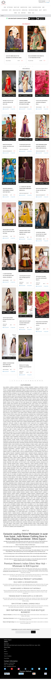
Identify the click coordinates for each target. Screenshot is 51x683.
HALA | (24, 420)
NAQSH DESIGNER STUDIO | (13, 468)
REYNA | (36, 484)
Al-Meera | (19, 394)
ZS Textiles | (6, 526)
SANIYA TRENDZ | (16, 493)
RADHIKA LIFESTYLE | (38, 478)
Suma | (38, 505)
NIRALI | (23, 469)
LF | (37, 448)
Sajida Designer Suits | (35, 490)
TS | (17, 511)
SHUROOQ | (11, 502)
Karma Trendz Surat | (31, 433)
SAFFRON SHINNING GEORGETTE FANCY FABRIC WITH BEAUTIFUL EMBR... (24, 102)
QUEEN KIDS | (41, 477)
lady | (10, 445)
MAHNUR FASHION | (33, 453)
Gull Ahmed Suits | (41, 418)
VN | (44, 519)
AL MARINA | (44, 393)
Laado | (36, 444)
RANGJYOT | (45, 481)
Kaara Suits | (20, 429)
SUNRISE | (42, 505)
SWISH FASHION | (44, 507)
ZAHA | (22, 523)
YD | (5, 523)
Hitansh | (45, 421)
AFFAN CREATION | (8, 393)
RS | (11, 487)
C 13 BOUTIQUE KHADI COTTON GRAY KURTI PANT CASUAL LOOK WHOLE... (8, 275)
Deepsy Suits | (25, 409)
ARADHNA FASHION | (8, 399)
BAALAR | (46, 400)
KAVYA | (40, 435)
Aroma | (35, 399)
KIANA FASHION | (44, 438)
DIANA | (24, 411)
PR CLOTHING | (30, 475)
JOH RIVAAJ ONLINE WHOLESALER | (24, 427)
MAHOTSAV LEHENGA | (24, 454)
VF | (31, 516)
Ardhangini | (16, 399)
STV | (11, 505)
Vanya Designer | (27, 514)
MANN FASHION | (44, 456)
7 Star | (46, 388)
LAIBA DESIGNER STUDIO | (29, 445)
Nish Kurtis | (40, 469)
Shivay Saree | (44, 498)
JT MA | (44, 427)
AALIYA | (28, 390)
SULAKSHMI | (31, 505)
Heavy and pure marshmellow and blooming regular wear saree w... (42, 323)
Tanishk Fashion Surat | (41, 508)
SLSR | (9, 504)
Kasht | (14, 435)
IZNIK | (31, 424)
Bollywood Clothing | (23, 406)
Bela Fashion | (15, 403)
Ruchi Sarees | (30, 487)
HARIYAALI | (43, 420)
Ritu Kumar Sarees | (21, 486)
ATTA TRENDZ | (16, 400)
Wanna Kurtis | (7, 522)
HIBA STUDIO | (20, 421)
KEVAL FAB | (17, 438)
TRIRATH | (11, 388)
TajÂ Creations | (25, 508)
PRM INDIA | (19, 477)
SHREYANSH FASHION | (22, 501)
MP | (9, 465)
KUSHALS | (28, 444)
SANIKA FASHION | (7, 493)
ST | (34, 504)
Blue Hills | (45, 405)
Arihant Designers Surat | (26, 399)
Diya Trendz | (33, 411)
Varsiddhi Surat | (12, 516)
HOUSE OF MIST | (27, 423)
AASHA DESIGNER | (20, 391)
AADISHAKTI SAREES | (21, 390)
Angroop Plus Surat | (36, 396)
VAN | (35, 513)
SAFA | (9, 490)
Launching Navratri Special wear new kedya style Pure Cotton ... (24, 277)
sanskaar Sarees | (41, 493)
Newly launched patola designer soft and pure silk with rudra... (8, 146)
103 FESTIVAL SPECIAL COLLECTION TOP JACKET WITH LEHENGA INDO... (41, 234)
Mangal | (22, 456)
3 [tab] (23, 66)
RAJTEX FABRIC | (36, 480)
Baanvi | (5, 402)
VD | (29, 516)
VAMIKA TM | (31, 513)
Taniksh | (32, 508)
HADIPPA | (20, 420)
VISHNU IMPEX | (6, 519)
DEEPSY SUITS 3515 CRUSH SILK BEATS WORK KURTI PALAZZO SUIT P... (24, 323)
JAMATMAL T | (42, 424)
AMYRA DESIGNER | (22, 396)
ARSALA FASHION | (41, 399)
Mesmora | (45, 460)
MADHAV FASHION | (10, 453)
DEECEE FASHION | (17, 409)
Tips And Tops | (33, 510)
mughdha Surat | (32, 465)
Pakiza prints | (25, 472)
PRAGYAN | (36, 475)
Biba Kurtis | (45, 403)
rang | (17, 481)
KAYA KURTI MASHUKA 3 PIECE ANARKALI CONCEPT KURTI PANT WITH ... (8, 190)
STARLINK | (41, 504)
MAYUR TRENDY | (21, 459)
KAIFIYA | (46, 429)
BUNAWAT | (31, 387)
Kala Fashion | (30, 430)
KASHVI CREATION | (20, 435)
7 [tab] (30, 66)
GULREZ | (12, 420)
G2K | (38, 415)
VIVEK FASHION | (30, 519)
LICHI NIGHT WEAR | (43, 448)
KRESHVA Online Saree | (14, 442)
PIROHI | (43, 474)
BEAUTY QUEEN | (7, 403)
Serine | (46, 495)
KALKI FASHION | (33, 432)
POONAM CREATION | (12, 475)
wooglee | (30, 522)
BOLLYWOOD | (13, 406)
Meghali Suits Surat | (13, 460)
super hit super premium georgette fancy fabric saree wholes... (8, 319)
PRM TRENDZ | (25, 477)
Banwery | (45, 402)
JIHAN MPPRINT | (24, 426)
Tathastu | (6, 510)
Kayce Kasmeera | (14, 436)
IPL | (10, 424)
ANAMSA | (28, 396)
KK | (20, 441)
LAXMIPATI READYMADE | (9, 448)
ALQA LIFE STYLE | (44, 394)
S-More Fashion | (21, 489)
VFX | (33, 516)
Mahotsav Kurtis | (14, 454)
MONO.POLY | (28, 463)
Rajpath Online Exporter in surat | (23, 480)
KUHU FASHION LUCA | (17, 444)
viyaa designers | (38, 519)
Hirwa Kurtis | (39, 421)
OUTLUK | (9, 472)
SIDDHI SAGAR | (20, 502)
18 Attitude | (41, 388)
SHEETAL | (23, 498)
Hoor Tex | (6, 423)
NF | (17, 469)
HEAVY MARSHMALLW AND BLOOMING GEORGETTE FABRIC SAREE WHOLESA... (41, 146)
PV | (37, 477)
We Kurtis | (13, 522)
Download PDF (6, 152)
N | (12, 466)
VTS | (44, 520)
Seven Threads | (7, 496)
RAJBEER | (5, 480)
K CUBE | (10, 429)
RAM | (4, 481)
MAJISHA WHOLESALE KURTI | (41, 454)
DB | (12, 409)
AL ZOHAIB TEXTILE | (11, 394)
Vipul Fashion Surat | (22, 517)
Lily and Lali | (17, 450)
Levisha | (33, 448)
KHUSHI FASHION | (36, 438)
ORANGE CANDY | (41, 471)
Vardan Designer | (35, 514)
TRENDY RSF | (40, 510)
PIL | (33, 474)
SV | (22, 507)
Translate (47, 2)
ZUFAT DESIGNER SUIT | (19, 526)
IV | (29, 424)
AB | (36, 391)
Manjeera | (27, 456)
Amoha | (12, 387)
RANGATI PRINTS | (31, 481)
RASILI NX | (42, 483)
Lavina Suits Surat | (12, 447)
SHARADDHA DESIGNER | (15, 498)
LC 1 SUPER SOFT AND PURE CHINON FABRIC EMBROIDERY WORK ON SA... (25, 188)
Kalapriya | (6, 432)
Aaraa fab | (6, 391)
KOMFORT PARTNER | (29, 441)
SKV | (6, 504)
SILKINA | (33, 502)
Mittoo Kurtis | (23, 462)
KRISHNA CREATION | (29, 442)
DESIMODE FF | (37, 409)
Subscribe (33, 632)
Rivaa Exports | (29, 486)
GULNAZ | (7, 420)
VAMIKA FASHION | (17, 513)
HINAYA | (25, 421)
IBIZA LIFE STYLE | (35, 423)
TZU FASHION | (32, 511)
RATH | (46, 483)
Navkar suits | (26, 468)
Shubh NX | (38, 501)
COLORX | (34, 408)
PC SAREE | (14, 474)
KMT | (22, 441)
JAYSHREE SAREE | (17, 426)
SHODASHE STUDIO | (8, 499)
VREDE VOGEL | (31, 520)
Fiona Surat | (12, 415)
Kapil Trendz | (7, 433)
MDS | (43, 459)
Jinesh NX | (42, 426)
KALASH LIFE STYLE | (13, 432)
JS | (38, 427)
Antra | (34, 397)
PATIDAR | (5, 474)
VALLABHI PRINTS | (8, 513)
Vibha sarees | (41, 516)
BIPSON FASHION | (35, 405)
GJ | (39, 417)
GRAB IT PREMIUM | (19, 418)
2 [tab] (21, 66)
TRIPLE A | (45, 510)
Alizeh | (24, 394)
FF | (8, 415)
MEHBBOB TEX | (23, 460)
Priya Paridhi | (12, 477)
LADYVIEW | (20, 445)
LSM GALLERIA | (43, 450)
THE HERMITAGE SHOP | (20, 510)
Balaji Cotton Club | (20, 402)
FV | (36, 415)
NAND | (43, 466)
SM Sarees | (14, 504)
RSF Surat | (15, 487)
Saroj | (17, 495)
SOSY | (26, 504)
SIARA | (15, 502)
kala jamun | (38, 430)
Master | (38, 457)
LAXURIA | (28, 448)
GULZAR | (16, 420)
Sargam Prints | (11, 495)
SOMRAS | (18, 504)
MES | (41, 460)
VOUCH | (22, 520)
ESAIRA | (34, 412)
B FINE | (42, 400)
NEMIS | (43, 468)
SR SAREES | (30, 504)
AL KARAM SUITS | (37, 393)
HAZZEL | (9, 421)
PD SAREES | (20, 474)
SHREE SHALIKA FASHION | (9, 501)
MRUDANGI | (23, 465)
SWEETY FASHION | (35, 507)
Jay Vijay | (10, 426)
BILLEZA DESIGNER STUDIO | (9, 405)
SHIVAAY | (38, 498)
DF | (9, 411)
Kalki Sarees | (40, 432)
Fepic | (5, 415)
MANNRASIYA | (6, 457)
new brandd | (12, 469)
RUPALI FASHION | (12, 489)
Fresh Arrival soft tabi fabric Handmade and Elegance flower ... (41, 102)
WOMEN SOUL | (19, 522)
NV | (29, 471)
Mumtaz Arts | (40, 465)
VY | (47, 520)
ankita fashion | (19, 397)
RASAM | (38, 483)
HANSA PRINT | (36, 420)
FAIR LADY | (20, 414)
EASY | (46, 411)
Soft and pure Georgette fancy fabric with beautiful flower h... (41, 278)
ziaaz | (21, 525)
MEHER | (29, 460)
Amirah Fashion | (7, 396)
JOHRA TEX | (35, 427)
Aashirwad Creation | (29, 391)
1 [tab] (19, 66)
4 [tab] (25, 66)
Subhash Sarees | (16, 505)
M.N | (44, 451)
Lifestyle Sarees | (8, 450)
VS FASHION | (38, 520)
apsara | (46, 397)
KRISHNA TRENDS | (38, 442)
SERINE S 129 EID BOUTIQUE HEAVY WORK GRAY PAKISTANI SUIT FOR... (8, 365)
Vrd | (25, 520)
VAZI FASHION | (24, 516)
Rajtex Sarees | (44, 480)
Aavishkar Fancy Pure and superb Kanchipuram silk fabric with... (8, 102)
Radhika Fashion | (28, 478)
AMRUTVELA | (15, 396)
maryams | (24, 457)
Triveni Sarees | (12, 511)
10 (30, 380)
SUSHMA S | (18, 507)
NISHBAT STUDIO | (12, 471)
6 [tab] (29, 66)
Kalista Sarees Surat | (23, 432)
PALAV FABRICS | (33, 472)
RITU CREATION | (12, 486)
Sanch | (32, 492)
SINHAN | (38, 502)
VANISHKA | (20, 514)
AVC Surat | (22, 400)
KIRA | (18, 441)
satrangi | (28, 495)
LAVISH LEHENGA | (21, 447)
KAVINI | (36, 435)
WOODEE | (25, 522)
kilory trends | (16, 439)
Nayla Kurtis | (37, 468)
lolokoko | (36, 450)
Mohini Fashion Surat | (14, 463)
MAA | (4, 453)
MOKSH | (22, 463)
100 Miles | (22, 388)
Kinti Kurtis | (13, 441)
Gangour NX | (23, 417)
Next (49, 45)
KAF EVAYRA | (40, 429)
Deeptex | (31, 409)
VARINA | (42, 514)
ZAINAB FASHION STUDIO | (30, 523)
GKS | (43, 417)
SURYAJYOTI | (12, 507)
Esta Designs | (40, 412)
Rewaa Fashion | (30, 484)
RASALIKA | (33, 483)
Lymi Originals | (38, 451)
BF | (40, 403)
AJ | (17, 393)
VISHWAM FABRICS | (14, 519)
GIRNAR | (36, 417)
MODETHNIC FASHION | (35, 462)
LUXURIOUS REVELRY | (29, 451)
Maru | (11, 457)
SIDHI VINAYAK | (27, 502)
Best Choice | (35, 403)
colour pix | (40, 408)
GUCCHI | (28, 418)
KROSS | (10, 444)
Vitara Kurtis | (23, 519)
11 (32, 380)
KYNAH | (33, 444)
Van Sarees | (40, 513)
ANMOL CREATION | (27, 397)
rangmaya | (6, 483)
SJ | (4, 504)
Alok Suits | (36, 394)
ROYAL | (45, 486)
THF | (27, 510)
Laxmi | (35, 447)
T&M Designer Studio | (14, 508)
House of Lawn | (18, 423)
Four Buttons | (25, 415)
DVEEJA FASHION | (41, 411)
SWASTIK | (28, 507)
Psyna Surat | (32, 477)
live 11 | (23, 450)
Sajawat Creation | (24, 490)
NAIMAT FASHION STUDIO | (30, 466)
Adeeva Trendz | (43, 391)
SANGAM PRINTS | (39, 492)
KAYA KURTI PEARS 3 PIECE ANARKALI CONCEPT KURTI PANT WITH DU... (24, 232)
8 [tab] (32, 66)
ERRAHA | (30, 412)
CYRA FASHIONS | (7, 409)
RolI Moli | (36, 486)
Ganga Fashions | (15, 417)
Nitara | (19, 471)
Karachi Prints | (17, 433)
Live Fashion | (29, 450)
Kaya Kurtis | (45, 435)
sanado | (28, 492)
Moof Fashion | (35, 463)
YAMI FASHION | (36, 522)
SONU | (23, 504)
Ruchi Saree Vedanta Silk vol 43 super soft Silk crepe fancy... (42, 190)
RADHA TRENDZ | (19, 478)
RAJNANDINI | (11, 480)
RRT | (9, 487)
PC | (11, 474)
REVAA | (20, 484)
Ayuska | (27, 387)
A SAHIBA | (9, 390)
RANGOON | (20, 483)
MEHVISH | (42, 387)
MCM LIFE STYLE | (29, 459)
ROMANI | (41, 486)
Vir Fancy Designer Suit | (34, 517)
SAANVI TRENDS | (39, 489)
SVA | (24, 507)
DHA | (11, 411)
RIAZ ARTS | (42, 484)
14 (39, 380)
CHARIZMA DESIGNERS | (38, 406)
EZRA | (16, 414)
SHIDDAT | (28, 498)
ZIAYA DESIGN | (26, 525)
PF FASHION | (26, 474)
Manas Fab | (16, 456)
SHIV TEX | (33, 498)
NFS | (19, 469)
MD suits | (39, 459)
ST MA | (37, 504)
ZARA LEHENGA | (41, 523)
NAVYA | (32, 468)
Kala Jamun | (6, 387)
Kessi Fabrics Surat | (8, 438)
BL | (41, 405)
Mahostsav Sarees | (43, 453)
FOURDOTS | (32, 415)
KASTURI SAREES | (29, 435)
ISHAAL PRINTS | (24, 424)
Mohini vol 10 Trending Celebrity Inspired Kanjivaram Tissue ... (25, 367)
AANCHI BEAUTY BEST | (42, 390)
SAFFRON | (13, 490)
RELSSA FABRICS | (7, 484)
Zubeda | (12, 526)
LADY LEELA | (14, 445)
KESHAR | (46, 436)
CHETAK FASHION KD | (13, 408)
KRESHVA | (6, 442)
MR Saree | (13, 465)
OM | (31, 471)
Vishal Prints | (44, 517)
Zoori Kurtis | (33, 525)
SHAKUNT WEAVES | (33, 496)
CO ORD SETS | (25, 408)
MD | (35, 459)
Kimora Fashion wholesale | (40, 439)
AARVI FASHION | (12, 391)
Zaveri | (10, 525)
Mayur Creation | (12, 459)
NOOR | (26, 471)
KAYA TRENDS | (6, 436)
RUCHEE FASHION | (22, 487)
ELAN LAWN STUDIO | (23, 412)
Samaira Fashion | (8, 492)
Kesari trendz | (39, 436)
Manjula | (36, 387)
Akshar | (28, 393)
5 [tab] (27, 66)
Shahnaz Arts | (25, 496)
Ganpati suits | (30, 417)
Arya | (46, 399)
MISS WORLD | (15, 462)
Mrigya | (18, 465)
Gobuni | (13, 418)
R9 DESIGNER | (11, 478)
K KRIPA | (15, 429)
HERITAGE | (14, 421)
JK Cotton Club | (9, 427)
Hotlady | (11, 423)
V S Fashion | (39, 511)
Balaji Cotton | (11, 402)
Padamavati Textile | (17, 472)
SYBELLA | (5, 508)
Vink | (12, 517)
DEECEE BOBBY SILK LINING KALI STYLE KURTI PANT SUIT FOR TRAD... (9, 231)
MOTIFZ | (5, 465)
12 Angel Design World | (31, 388)
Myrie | (46, 465)
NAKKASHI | (38, 466)
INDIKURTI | (6, 424)
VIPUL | (15, 517)
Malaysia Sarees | (8, 456)
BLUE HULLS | (6, 406)
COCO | (30, 408)
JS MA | (41, 427)
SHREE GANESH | (36, 499)
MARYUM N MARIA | (31, 457)
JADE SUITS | (36, 424)
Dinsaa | (28, 411)
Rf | (39, 484)
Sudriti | (25, 505)
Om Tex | (35, 471)
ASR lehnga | (6, 400)
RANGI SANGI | (39, 481)
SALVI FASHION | (44, 490)
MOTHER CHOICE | (43, 463)
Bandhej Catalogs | (38, 402)
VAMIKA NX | (24, 513)
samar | (15, 492)
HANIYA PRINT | (29, 420)
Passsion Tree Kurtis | (42, 472)
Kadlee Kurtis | (33, 429)
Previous (2, 45)
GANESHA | (8, 417)
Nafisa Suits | (20, 466)
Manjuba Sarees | (35, 456)
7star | (5, 390)
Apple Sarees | (40, 397)
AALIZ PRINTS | (34, 390)
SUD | (22, 505)
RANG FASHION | (23, 481)
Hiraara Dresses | (31, 421)
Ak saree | (23, 393)
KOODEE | (36, 441)
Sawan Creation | (35, 495)
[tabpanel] (15, 45)
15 (42, 380)
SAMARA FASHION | (21, 492)
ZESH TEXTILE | (16, 525)
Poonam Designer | (22, 475)
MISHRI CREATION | (7, 462)
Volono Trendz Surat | (14, 520)
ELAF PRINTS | (14, 412)
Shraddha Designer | (18, 499)
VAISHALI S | (45, 511)
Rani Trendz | (26, 483)
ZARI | (46, 523)
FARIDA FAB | (26, 414)
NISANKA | (27, 469)
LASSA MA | (38, 445)
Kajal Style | (15, 430)
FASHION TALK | (33, 414)
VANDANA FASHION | (13, 514)
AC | (38, 391)
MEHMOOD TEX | (36, 460)
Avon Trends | (28, 400)
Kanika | (46, 432)
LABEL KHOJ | (41, 444)
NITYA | (22, 471)
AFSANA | (14, 393)
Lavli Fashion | (29, 447)
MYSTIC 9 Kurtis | (7, 466)
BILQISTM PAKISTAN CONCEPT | (23, 405)
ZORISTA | (39, 525)
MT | (27, 465)
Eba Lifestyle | (7, 412)
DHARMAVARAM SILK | (18, 411)
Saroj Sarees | (22, 495)
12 (35, 380)
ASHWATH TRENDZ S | (19, 387)
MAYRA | (43, 457)
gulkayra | (33, 418)
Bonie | (31, 406)
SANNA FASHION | (32, 493)
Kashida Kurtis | (8, 435)
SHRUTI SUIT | (31, 501)
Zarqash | (5, 525)
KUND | (24, 444)
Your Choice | (17, 523)
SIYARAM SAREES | (44, 502)
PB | (9, 474)
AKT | (31, 393)
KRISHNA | (22, 442)
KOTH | (40, 441)
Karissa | (23, 433)
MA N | (46, 451)
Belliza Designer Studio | (25, 403)
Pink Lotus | (37, 474)
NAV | (21, 468)
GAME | (41, 415)
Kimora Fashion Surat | (27, 439)
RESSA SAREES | (14, 484)
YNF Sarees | (9, 523)
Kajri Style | (22, 430)
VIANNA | (36, 516)
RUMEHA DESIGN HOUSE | (39, 487)
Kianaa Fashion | (7, 439)
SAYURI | (42, 495)
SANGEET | (45, 492)
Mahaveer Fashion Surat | (22, 453)
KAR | (12, 433)
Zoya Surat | (45, 525)
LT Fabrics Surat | (15, 451)
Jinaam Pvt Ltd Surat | (33, 426)
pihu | (30, 474)
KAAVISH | (26, 429)
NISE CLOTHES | (33, 469)
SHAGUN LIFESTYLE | (16, 496)
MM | (28, 462)
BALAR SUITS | (29, 402)
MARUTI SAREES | (17, 457)
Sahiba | (18, 490)
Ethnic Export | (11, 414)
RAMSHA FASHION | (10, 481)
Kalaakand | (45, 430)
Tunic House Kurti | (23, 511)
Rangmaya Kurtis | (13, 483)
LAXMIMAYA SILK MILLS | (42, 447)
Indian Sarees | (44, 423)
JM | (15, 427)
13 (37, 380)
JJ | (4, 427)
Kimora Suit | (6, 441)
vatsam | (19, 516)
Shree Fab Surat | (28, 499)
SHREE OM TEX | (44, 499)
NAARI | (15, 466)
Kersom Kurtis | (23, 436)
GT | (25, 418)
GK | (41, 417)
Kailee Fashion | (7, 430)
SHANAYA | (40, 496)
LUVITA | (22, 451)
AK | (19, 393)
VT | (42, 520)
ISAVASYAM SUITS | (15, 424)
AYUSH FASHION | (36, 400)
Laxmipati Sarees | (20, 448)
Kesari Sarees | (31, 436)
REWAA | (24, 484)
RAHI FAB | (45, 478)
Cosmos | (46, 408)
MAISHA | (32, 454)
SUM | (35, 505)
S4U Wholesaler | (30, 489)
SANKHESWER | (24, 493)
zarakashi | (17, 388)
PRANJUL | (41, 475)
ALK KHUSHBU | (29, 394)
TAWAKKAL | (11, 510)
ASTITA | (11, 400)
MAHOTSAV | (6, 454)
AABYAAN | (14, 390)
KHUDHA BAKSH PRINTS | (26, 438)
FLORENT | (18, 415)
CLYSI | (20, 408)
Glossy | (9, 418)
